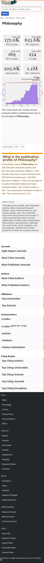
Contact (5, 409)
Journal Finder (8, 552)
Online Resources (9, 500)
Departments (7, 455)
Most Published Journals (16, 264)
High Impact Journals (14, 251)
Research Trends (9, 538)
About (4, 400)
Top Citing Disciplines (14, 388)
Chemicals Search (9, 521)
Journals (5, 440)
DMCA (4, 424)
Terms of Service (8, 419)
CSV (22, 147)
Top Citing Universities (15, 367)
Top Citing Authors (12, 360)
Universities (6, 445)
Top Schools (9, 305)
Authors (5, 436)
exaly (2, 18)
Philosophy (20, 18)
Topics (4, 486)
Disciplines (10, 18)
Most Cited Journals (13, 257)
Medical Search (8, 517)
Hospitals (5, 459)
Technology (6, 405)
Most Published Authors (16, 285)
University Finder (9, 548)
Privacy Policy (7, 414)
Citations (7, 340)
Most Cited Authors (13, 278)
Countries (6, 469)
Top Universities (11, 298)
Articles (6, 333)
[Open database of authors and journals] (9, 1)
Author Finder (7, 543)
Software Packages (9, 495)
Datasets (5, 490)
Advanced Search (9, 512)
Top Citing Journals (13, 381)
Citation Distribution (13, 347)
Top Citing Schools (13, 374)
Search (5, 14)
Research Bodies (9, 464)
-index (6, 319)
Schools (5, 450)
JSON (16, 147)
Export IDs (6, 533)
